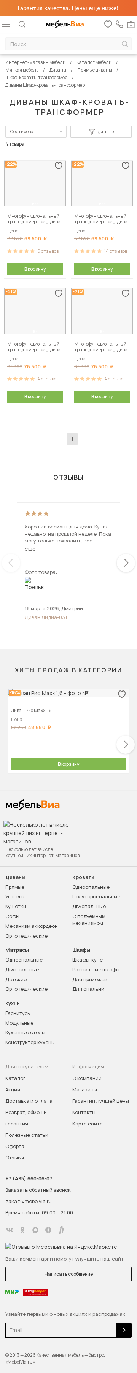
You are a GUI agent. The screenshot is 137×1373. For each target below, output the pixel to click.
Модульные (19, 1022)
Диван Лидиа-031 (46, 617)
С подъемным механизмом (88, 919)
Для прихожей (89, 979)
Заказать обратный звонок (38, 1189)
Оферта (14, 1146)
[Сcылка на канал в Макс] (35, 1230)
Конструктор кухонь (29, 1042)
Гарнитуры (18, 1013)
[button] (33, 204)
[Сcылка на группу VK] (9, 1230)
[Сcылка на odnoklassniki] (22, 1230)
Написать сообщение (69, 1274)
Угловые (15, 896)
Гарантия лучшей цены (100, 1100)
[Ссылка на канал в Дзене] (48, 1230)
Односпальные (91, 887)
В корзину (35, 269)
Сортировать (24, 131)
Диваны (15, 877)
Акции (12, 1089)
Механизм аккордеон (31, 926)
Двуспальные (89, 906)
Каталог (15, 1078)
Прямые (14, 887)
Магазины (84, 1089)
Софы (12, 916)
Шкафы (81, 950)
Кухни (12, 1003)
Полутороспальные (96, 896)
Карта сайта (87, 1123)
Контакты (84, 1112)
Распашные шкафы (95, 969)
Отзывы (14, 1157)
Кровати (83, 877)
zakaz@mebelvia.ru (28, 1201)
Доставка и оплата (29, 1100)
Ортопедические (26, 935)
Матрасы (17, 950)
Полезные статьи (26, 1134)
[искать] (125, 44)
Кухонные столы (25, 1032)
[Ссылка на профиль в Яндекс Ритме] (61, 1230)
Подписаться (124, 1330)
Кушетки (15, 906)
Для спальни (88, 988)
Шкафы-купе (87, 959)
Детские (16, 979)
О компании (87, 1078)
